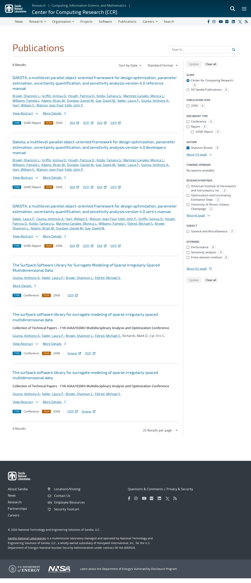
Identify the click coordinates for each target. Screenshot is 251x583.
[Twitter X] (240, 21)
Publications (127, 21)
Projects (86, 21)
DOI (72, 123)
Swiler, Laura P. (128, 100)
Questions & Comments (145, 489)
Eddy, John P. (74, 105)
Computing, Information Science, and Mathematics (88, 5)
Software (105, 21)
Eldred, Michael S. (140, 223)
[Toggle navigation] (7, 21)
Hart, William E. (24, 105)
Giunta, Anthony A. (155, 100)
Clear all (212, 64)
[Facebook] (208, 21)
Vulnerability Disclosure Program (155, 569)
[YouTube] (221, 21)
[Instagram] (214, 21)
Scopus (72, 353)
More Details (52, 113)
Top (239, 578)
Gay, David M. (106, 100)
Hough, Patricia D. (81, 96)
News (19, 21)
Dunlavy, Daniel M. (80, 100)
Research (39, 5)
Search (169, 21)
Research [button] (36, 21)
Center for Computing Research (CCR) (74, 12)
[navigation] (131, 65)
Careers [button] (148, 21)
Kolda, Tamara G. (109, 96)
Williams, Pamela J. (26, 100)
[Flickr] (227, 21)
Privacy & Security (179, 489)
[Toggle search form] (232, 8)
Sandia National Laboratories (27, 538)
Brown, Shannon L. (26, 96)
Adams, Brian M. (53, 100)
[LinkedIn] (234, 21)
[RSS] (247, 21)
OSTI (86, 123)
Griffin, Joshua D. (54, 96)
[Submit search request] (233, 49)
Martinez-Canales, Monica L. (143, 96)
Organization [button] (61, 21)
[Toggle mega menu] (244, 8)
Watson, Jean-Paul (49, 105)
